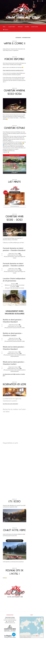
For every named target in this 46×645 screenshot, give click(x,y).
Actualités (27, 26)
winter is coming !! (14, 43)
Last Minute (14, 182)
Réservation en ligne (14, 384)
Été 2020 (14, 501)
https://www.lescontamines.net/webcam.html (13, 70)
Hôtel (4, 26)
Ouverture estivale (14, 128)
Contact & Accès (34, 26)
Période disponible (14, 59)
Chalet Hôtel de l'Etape (23, 17)
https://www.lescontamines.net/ (14, 540)
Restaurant (20, 26)
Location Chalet (11, 26)
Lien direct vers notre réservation (10, 403)
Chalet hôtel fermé (14, 530)
